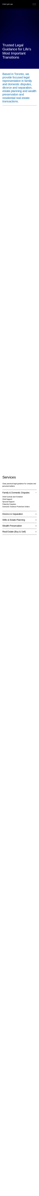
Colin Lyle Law (7, 4)
